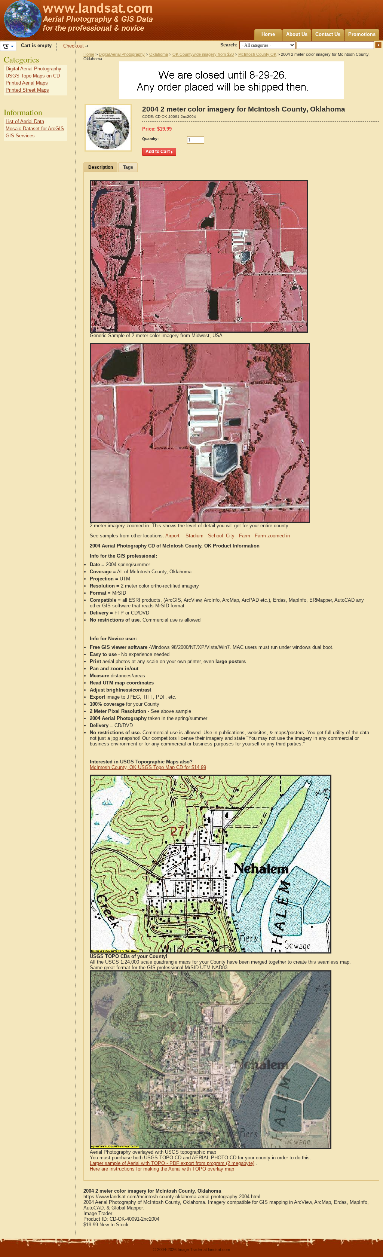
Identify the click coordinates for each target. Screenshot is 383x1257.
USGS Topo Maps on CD (33, 76)
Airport (173, 536)
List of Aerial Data (25, 121)
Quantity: (150, 139)
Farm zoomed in (271, 536)
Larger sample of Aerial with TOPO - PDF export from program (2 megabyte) (172, 1163)
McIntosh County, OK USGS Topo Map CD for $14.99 (148, 767)
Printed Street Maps (27, 90)
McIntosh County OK (257, 54)
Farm (244, 536)
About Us (296, 34)
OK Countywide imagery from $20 (203, 54)
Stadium (194, 536)
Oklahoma (158, 54)
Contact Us (327, 34)
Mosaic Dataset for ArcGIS (35, 128)
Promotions (362, 34)
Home (268, 34)
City (230, 536)
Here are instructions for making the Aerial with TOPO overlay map (162, 1169)
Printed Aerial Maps (27, 83)
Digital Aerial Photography (122, 54)
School (215, 536)
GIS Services (20, 135)
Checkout (73, 46)
